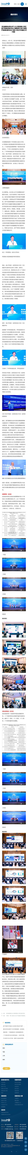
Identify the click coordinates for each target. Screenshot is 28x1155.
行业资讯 (3, 1082)
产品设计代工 (4, 1104)
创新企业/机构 (4, 1088)
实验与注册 (3, 1100)
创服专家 (17, 1090)
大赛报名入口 (18, 1102)
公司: (4, 1055)
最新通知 (17, 1100)
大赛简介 (17, 1098)
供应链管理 (3, 1098)
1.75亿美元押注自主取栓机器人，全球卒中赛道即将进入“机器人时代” (14, 1035)
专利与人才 (3, 1102)
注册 (18, 4)
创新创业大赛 (4, 1090)
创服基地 (3, 1106)
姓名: (4, 1048)
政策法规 (3, 1084)
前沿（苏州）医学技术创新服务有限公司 (10, 1145)
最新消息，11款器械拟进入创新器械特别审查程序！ (14, 1032)
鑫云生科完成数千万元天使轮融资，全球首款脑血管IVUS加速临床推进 (14, 1029)
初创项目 (17, 1086)
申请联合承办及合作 (6, 1114)
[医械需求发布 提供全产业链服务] (25, 1145)
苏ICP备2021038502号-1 (7, 1146)
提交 (6, 1068)
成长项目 (17, 1088)
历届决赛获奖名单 (19, 1104)
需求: (4, 1059)
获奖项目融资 (18, 1082)
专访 (2, 1092)
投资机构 (17, 1092)
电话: (4, 1051)
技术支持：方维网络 (6, 1148)
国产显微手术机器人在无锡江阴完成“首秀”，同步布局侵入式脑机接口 (14, 1026)
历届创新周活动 (4, 1112)
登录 (15, 4)
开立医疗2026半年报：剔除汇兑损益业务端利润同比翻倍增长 (14, 1038)
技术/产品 (3, 1086)
